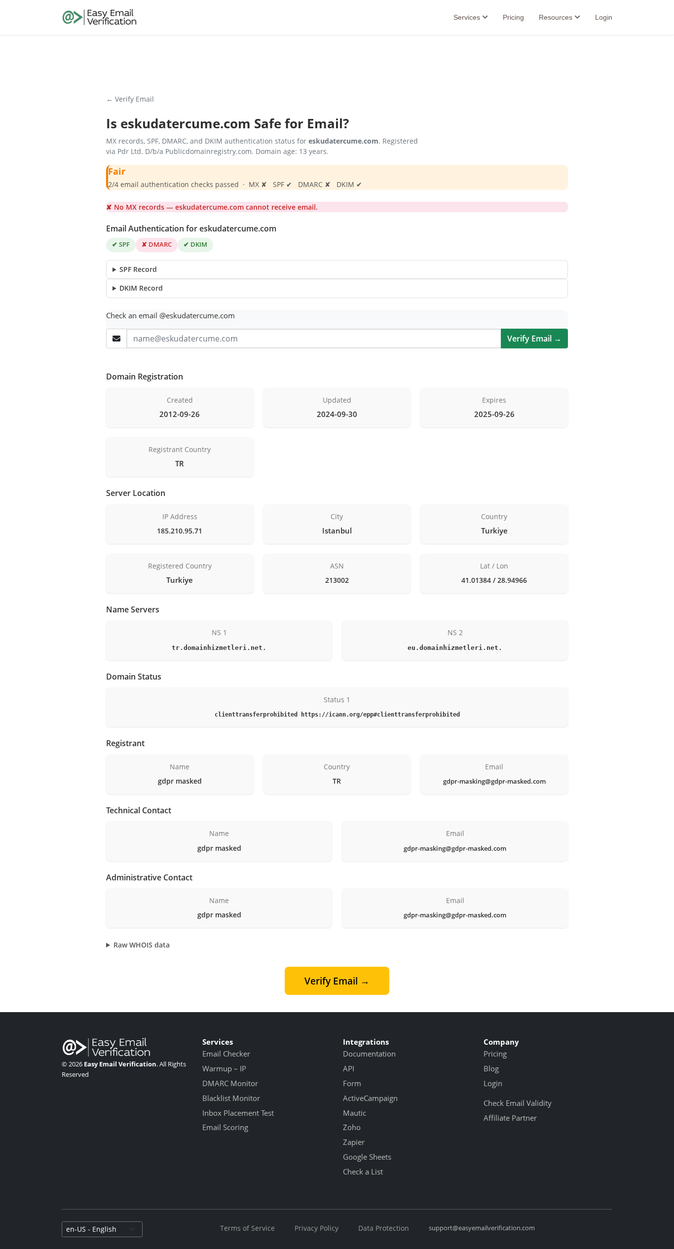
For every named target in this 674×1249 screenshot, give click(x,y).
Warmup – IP (224, 1068)
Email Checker (226, 1054)
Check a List (363, 1171)
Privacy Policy (316, 1228)
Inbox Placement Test (238, 1113)
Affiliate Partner (510, 1118)
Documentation (369, 1054)
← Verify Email (130, 99)
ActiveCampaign (370, 1098)
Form (352, 1083)
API (348, 1068)
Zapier (354, 1142)
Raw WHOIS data (141, 944)
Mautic (354, 1113)
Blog (491, 1068)
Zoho (352, 1127)
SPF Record (138, 269)
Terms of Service (247, 1228)
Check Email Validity (518, 1103)
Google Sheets (367, 1157)
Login (603, 17)
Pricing (513, 17)
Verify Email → (534, 338)
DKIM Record (141, 288)
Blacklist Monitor (231, 1098)
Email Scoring (225, 1127)
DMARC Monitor (230, 1083)
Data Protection (383, 1228)
